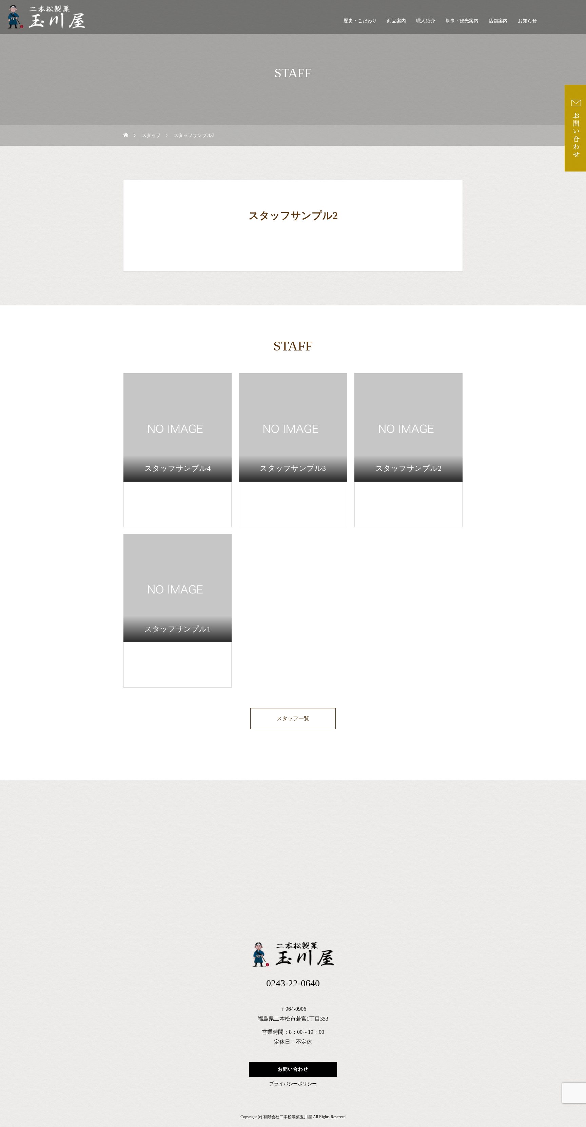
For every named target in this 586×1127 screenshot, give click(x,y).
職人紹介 (425, 20)
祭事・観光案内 (461, 20)
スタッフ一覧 (293, 718)
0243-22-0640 (293, 983)
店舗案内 (498, 20)
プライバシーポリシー (293, 1084)
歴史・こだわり (360, 20)
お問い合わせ (293, 1069)
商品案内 (396, 20)
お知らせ (527, 20)
